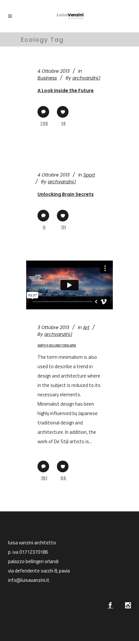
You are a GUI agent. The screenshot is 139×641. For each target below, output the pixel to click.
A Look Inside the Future (65, 90)
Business (47, 78)
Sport (89, 175)
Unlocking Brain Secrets (65, 194)
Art (86, 327)
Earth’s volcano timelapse (56, 345)
